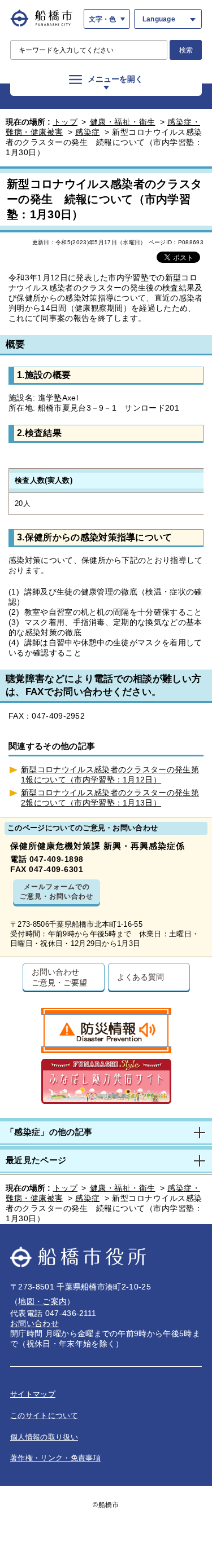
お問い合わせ (34, 1323)
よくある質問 (140, 976)
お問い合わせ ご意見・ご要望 (59, 977)
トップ (65, 121)
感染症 (87, 132)
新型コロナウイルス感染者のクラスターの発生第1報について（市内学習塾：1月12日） (110, 774)
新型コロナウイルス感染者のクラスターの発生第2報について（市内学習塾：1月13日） (110, 797)
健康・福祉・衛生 (122, 121)
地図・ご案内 (42, 1301)
